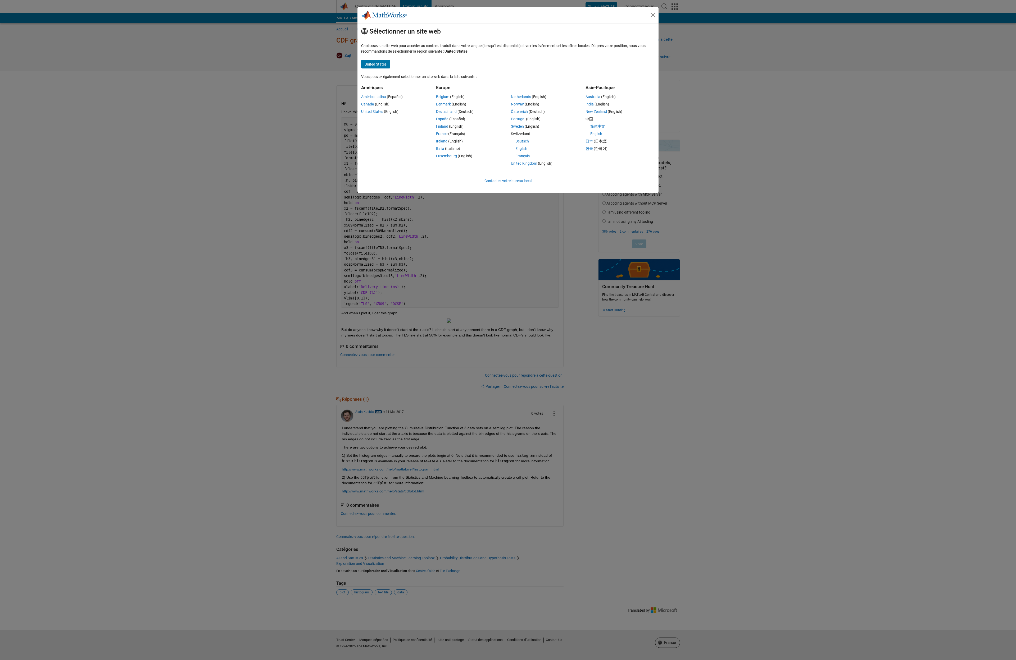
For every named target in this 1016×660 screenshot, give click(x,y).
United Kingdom (524, 163)
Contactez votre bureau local (508, 181)
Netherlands (521, 97)
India (590, 104)
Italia (440, 148)
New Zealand (596, 111)
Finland (442, 126)
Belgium (442, 97)
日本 (589, 141)
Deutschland (446, 111)
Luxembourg (446, 156)
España (442, 119)
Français (522, 156)
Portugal (518, 119)
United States (372, 111)
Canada (367, 104)
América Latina (373, 97)
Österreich (519, 111)
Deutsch (522, 141)
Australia (593, 97)
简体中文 (597, 126)
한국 (589, 148)
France (441, 134)
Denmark (443, 104)
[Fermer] (653, 15)
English (521, 148)
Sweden (517, 126)
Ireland (441, 141)
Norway (517, 104)
